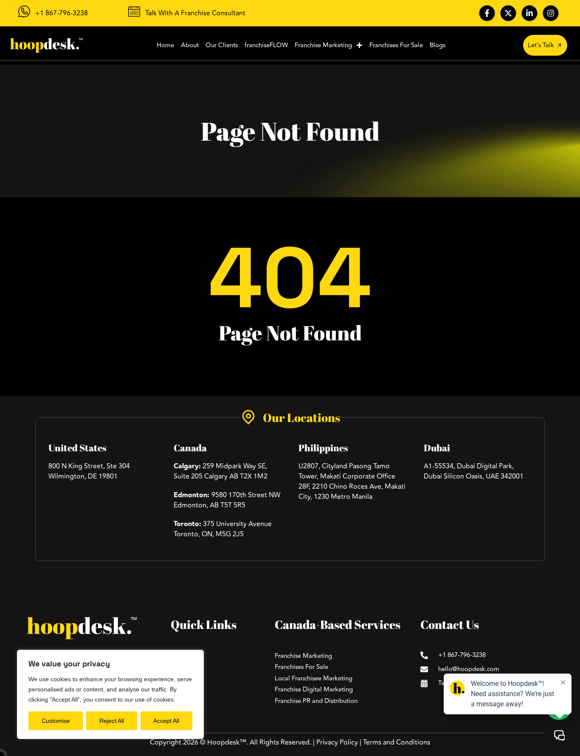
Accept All (166, 720)
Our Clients (222, 45)
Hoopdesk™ (226, 742)
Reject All (111, 720)
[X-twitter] (508, 13)
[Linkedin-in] (529, 13)
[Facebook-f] (487, 13)
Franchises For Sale (396, 45)
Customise (56, 720)
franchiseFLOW (266, 45)
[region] (110, 694)
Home (165, 45)
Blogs (437, 45)
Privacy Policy (337, 742)
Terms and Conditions (396, 742)
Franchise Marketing (323, 45)
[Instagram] (551, 13)
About (190, 45)
